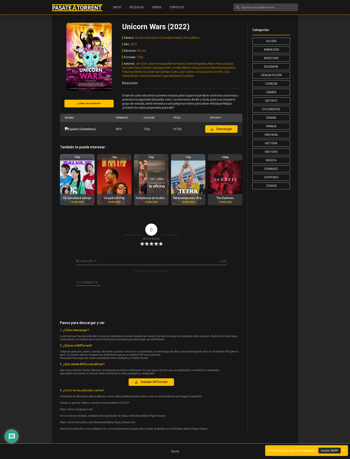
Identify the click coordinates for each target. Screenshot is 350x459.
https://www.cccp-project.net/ (76, 409)
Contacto (177, 7)
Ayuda (175, 451)
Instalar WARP (329, 450)
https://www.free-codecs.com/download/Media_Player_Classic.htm (98, 422)
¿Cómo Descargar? (89, 103)
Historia (271, 143)
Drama (271, 117)
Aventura (271, 58)
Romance (271, 168)
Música (271, 160)
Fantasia (271, 134)
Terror (271, 185)
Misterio (271, 151)
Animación (271, 49)
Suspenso (271, 177)
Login (223, 261)
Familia (271, 126)
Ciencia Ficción (271, 75)
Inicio (117, 7)
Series (156, 7)
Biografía (271, 66)
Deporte (271, 100)
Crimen (271, 92)
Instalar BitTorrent (154, 382)
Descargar (224, 129)
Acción (271, 41)
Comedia (271, 83)
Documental (271, 109)
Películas (136, 7)
